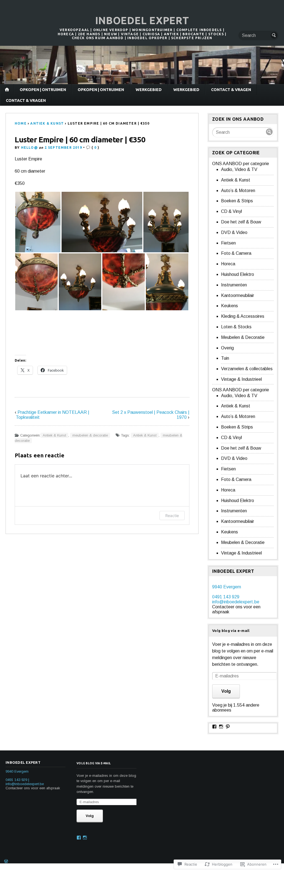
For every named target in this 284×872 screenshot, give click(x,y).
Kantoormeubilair (237, 295)
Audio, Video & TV (239, 169)
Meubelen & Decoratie (243, 337)
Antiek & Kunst (47, 123)
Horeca (228, 263)
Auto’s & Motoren (238, 190)
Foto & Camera (236, 253)
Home (21, 123)
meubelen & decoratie (90, 435)
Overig (227, 348)
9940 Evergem (226, 586)
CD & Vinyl (231, 211)
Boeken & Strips (237, 200)
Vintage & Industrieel (241, 379)
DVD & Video (234, 232)
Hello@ (29, 147)
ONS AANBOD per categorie (240, 163)
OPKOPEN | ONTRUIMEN (43, 89)
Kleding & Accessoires (242, 316)
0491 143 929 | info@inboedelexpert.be (25, 782)
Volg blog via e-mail (230, 630)
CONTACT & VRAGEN (231, 89)
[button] (38, 222)
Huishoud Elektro (237, 274)
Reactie (172, 515)
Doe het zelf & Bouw (241, 222)
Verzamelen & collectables (247, 368)
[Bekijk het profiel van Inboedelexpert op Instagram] (221, 726)
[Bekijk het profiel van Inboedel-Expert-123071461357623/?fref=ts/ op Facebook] (214, 726)
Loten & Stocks (236, 326)
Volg (226, 691)
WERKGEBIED (149, 89)
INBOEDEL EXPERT (142, 20)
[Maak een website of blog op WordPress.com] (6, 861)
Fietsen (228, 243)
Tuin (225, 358)
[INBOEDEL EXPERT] (142, 65)
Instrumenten (234, 285)
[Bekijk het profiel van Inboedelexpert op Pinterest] (227, 726)
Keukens (229, 305)
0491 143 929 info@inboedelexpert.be (235, 599)
